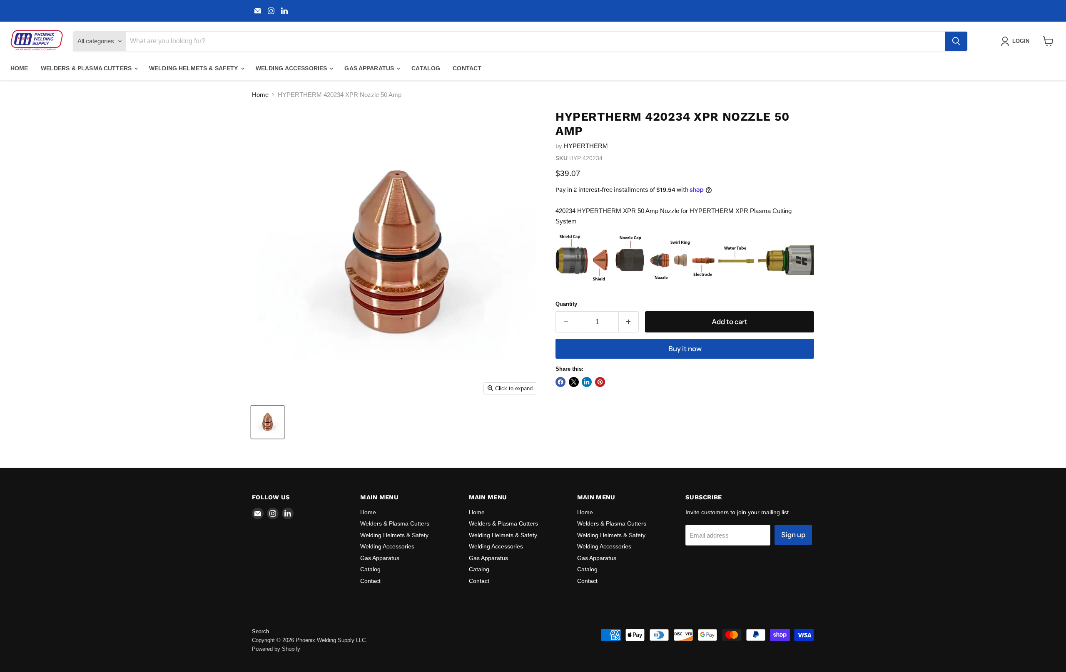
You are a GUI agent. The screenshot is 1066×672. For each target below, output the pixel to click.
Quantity (566, 304)
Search (260, 631)
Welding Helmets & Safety (194, 68)
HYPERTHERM (586, 145)
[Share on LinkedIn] (587, 382)
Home (19, 68)
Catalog (425, 68)
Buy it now (685, 349)
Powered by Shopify (276, 649)
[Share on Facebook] (560, 382)
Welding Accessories (292, 68)
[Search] (956, 41)
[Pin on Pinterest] (600, 382)
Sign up (793, 535)
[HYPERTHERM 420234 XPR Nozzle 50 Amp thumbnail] (267, 422)
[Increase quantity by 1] (629, 321)
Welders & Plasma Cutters (87, 68)
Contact (467, 68)
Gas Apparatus (370, 68)
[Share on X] (574, 382)
